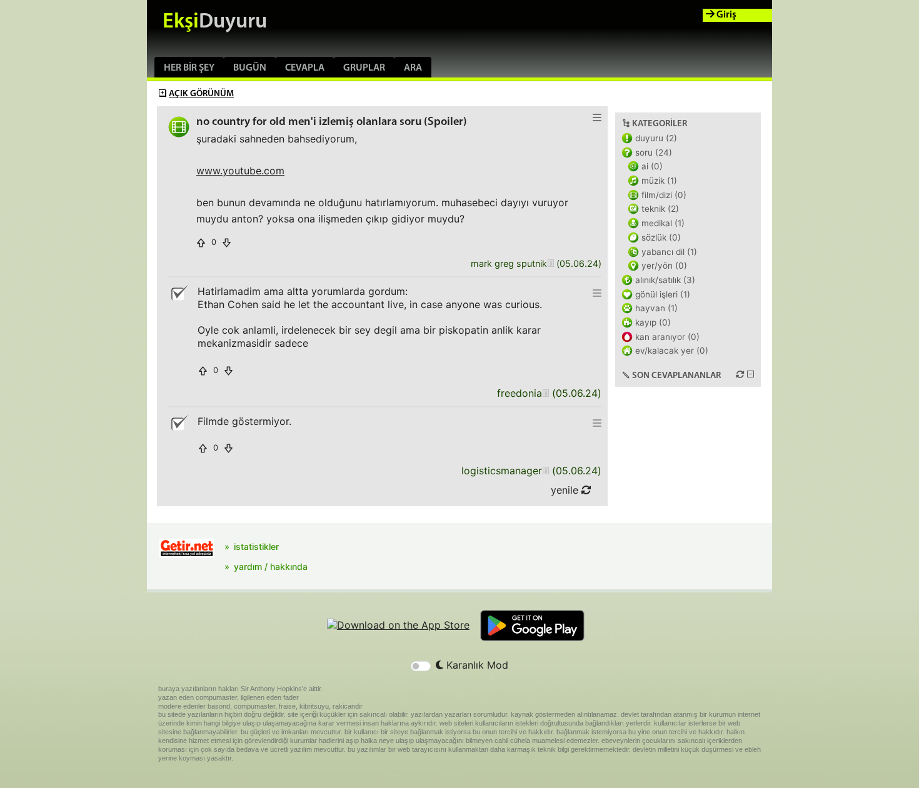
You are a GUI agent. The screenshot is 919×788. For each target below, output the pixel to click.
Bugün (249, 68)
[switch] (421, 666)
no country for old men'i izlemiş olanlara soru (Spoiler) (331, 122)
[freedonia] (545, 393)
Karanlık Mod (475, 665)
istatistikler (256, 546)
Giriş (725, 15)
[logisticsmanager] (545, 470)
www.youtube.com (240, 170)
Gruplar (364, 68)
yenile (566, 490)
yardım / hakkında (271, 566)
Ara (413, 68)
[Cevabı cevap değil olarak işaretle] (179, 293)
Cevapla (304, 68)
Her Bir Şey (189, 68)
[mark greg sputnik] (550, 264)
